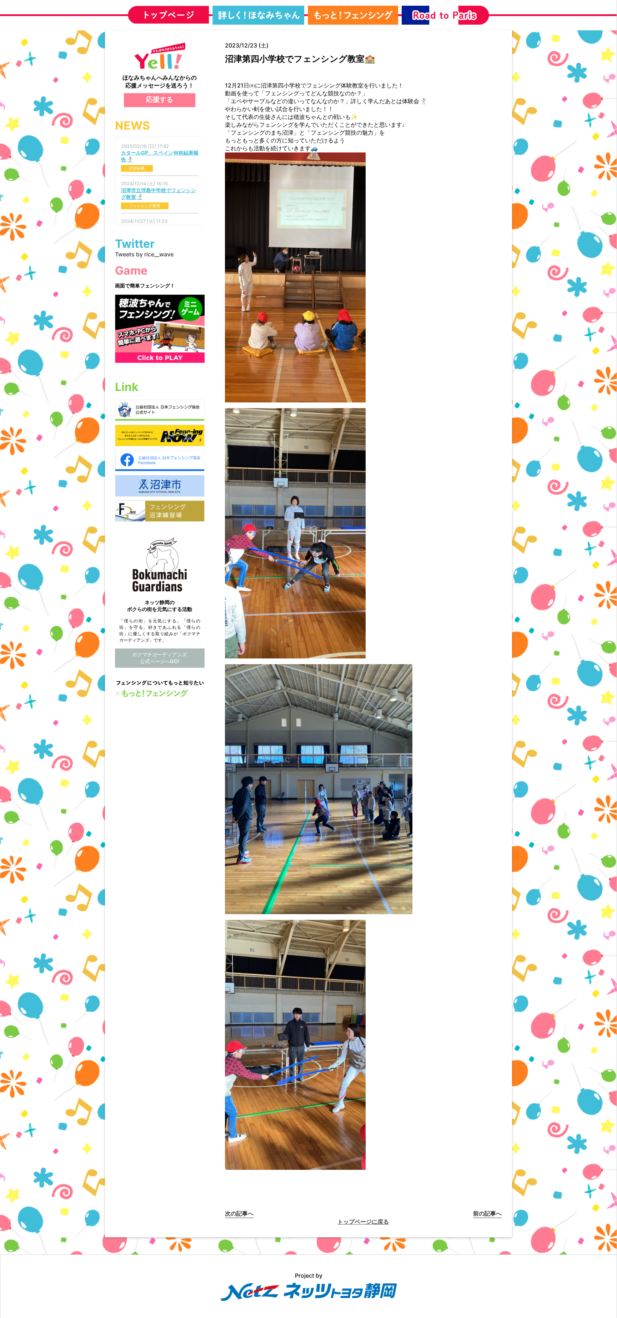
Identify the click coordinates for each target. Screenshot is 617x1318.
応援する (159, 99)
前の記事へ (487, 1213)
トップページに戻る (363, 1221)
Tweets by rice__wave (144, 254)
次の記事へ (239, 1213)
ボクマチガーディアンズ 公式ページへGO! (159, 657)
